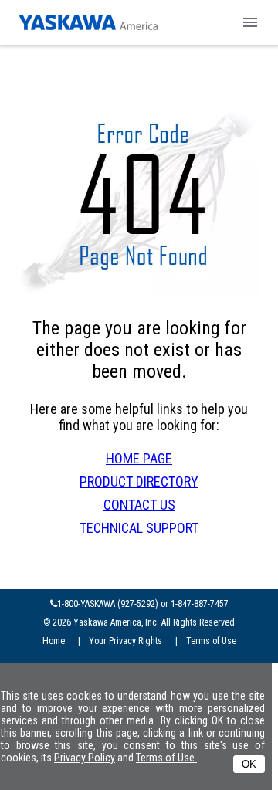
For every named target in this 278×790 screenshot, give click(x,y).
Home (56, 641)
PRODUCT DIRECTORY (139, 481)
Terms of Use (211, 641)
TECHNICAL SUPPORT (139, 528)
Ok (249, 764)
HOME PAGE (139, 458)
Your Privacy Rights (128, 641)
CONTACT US (139, 505)
